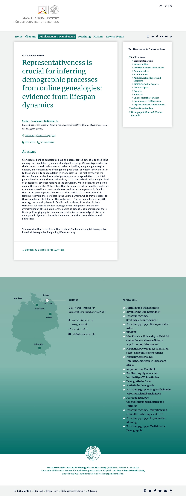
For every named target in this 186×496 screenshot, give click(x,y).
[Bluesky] (152, 36)
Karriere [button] (98, 36)
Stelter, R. (27, 121)
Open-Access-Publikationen (147, 101)
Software (138, 94)
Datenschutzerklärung (73, 491)
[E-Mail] (166, 36)
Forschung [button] (84, 36)
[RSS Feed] (171, 36)
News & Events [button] (115, 36)
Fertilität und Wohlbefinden (142, 307)
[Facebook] (157, 36)
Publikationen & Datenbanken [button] (57, 36)
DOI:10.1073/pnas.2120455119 (40, 135)
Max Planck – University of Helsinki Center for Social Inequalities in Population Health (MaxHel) (147, 340)
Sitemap (92, 491)
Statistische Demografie (140, 385)
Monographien (141, 64)
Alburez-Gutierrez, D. (46, 121)
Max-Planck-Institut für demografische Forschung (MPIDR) (83, 467)
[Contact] (164, 491)
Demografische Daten (139, 381)
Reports (137, 91)
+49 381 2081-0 (80, 329)
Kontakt (38, 491)
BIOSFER (131, 332)
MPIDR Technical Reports (146, 84)
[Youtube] (161, 36)
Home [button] (18, 36)
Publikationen (138, 57)
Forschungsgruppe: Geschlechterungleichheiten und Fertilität (145, 401)
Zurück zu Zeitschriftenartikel (45, 250)
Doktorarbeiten (141, 71)
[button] (161, 5)
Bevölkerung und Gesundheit (143, 311)
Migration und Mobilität (140, 369)
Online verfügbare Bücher (146, 98)
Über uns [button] (30, 36)
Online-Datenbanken (142, 108)
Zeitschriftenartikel (143, 61)
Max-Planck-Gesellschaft (130, 470)
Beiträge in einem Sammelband (149, 67)
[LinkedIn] (148, 36)
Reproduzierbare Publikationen (149, 104)
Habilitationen (141, 74)
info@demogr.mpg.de (83, 334)
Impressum (52, 491)
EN (166, 6)
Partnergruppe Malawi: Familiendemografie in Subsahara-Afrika (147, 361)
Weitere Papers (141, 87)
